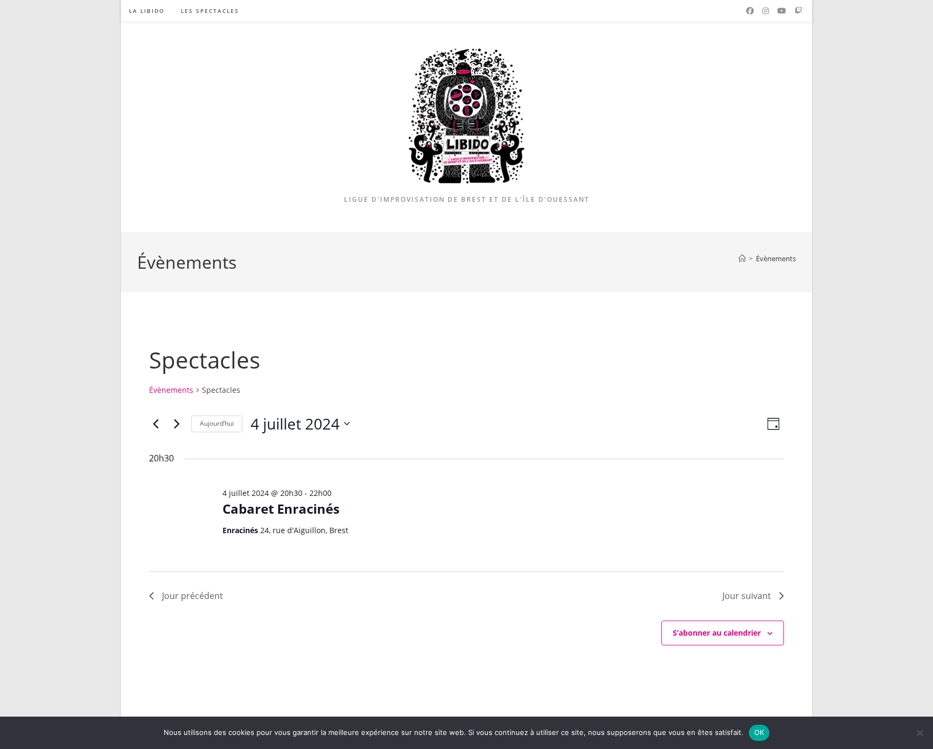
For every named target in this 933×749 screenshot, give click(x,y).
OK (759, 732)
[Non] (919, 732)
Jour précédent (192, 596)
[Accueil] (742, 258)
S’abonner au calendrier (717, 633)
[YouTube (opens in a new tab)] (781, 11)
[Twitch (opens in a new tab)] (798, 11)
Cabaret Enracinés (281, 509)
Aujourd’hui (217, 423)
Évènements (776, 258)
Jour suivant (746, 596)
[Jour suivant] (176, 423)
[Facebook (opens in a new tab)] (750, 11)
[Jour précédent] (155, 423)
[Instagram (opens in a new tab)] (765, 11)
